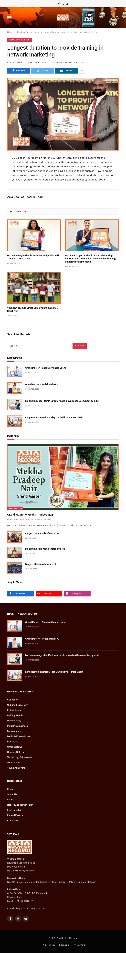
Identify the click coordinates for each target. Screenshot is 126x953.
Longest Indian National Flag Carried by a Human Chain (54, 417)
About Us (12, 794)
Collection (12, 699)
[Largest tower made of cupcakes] (14, 537)
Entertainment (14, 710)
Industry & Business (17, 726)
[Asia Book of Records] (63, 17)
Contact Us (13, 820)
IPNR (10, 799)
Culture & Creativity (17, 705)
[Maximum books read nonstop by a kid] (14, 552)
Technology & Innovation (20, 757)
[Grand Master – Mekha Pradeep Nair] (63, 477)
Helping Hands (15, 715)
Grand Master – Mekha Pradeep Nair (30, 514)
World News (13, 762)
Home (10, 789)
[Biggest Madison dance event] (14, 568)
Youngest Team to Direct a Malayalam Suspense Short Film (32, 309)
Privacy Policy (79, 945)
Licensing (64, 945)
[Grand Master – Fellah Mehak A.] (14, 388)
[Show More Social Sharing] (82, 71)
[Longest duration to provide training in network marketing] (63, 114)
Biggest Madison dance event (40, 564)
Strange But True (16, 752)
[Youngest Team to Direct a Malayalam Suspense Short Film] (34, 288)
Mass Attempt (14, 731)
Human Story (14, 720)
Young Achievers (16, 767)
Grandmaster (15, 508)
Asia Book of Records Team (24, 62)
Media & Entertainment (20, 40)
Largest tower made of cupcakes (42, 533)
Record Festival (15, 815)
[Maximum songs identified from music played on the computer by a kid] (14, 404)
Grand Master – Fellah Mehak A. (42, 384)
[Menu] (9, 17)
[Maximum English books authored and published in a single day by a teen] (34, 235)
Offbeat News (14, 746)
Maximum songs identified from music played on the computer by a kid (62, 401)
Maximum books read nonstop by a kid (45, 548)
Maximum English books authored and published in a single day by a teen (33, 257)
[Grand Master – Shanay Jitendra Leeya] (14, 371)
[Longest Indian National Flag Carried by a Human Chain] (14, 421)
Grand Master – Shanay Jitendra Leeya (45, 368)
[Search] (117, 17)
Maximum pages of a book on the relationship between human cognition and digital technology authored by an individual (90, 258)
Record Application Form (20, 804)
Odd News (12, 741)
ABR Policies (49, 945)
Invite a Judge (14, 810)
